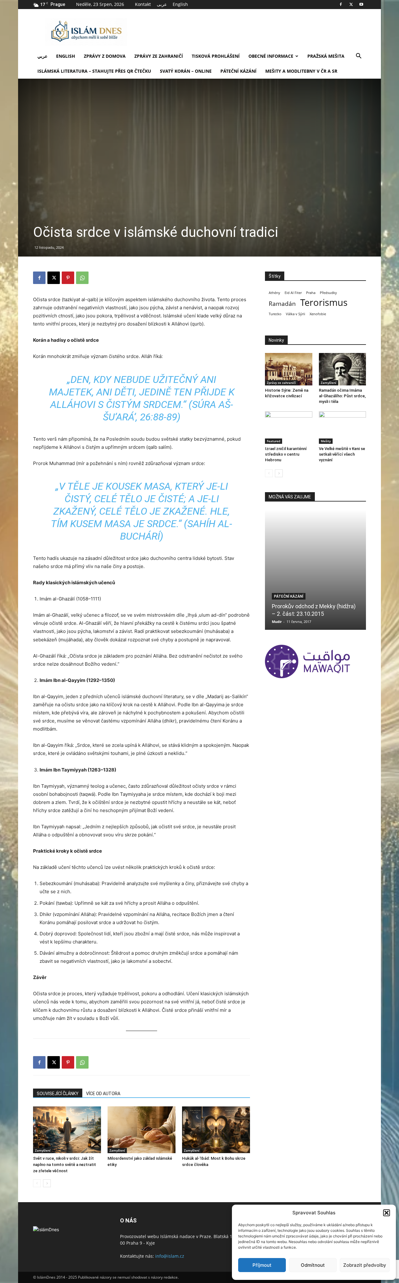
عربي (42, 56)
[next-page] (47, 1183)
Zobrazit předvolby (364, 1265)
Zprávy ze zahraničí (158, 56)
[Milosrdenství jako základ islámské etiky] (141, 1129)
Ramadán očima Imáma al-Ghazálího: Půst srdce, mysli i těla (342, 396)
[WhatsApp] (82, 278)
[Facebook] (340, 4)
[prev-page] (37, 1183)
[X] (351, 4)
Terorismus (324, 302)
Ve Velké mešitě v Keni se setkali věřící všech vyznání (342, 454)
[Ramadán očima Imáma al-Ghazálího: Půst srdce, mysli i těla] (342, 369)
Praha (310, 293)
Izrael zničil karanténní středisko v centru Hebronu (286, 454)
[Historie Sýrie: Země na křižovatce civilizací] (288, 369)
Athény (274, 293)
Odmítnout (313, 1265)
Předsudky (328, 293)
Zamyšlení (42, 1150)
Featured (273, 441)
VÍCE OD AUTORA (103, 1093)
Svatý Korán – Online (186, 71)
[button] (386, 1213)
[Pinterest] (68, 278)
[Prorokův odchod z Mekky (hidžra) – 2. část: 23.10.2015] (315, 570)
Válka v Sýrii (295, 314)
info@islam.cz (169, 1256)
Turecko (275, 314)
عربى (162, 4)
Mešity (326, 441)
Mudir (277, 621)
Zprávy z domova (105, 56)
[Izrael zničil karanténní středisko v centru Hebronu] (288, 427)
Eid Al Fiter (293, 293)
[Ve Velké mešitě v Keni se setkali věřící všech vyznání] (342, 427)
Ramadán (282, 304)
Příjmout (262, 1265)
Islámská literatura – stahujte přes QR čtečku (94, 71)
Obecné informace (270, 56)
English (180, 4)
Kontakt (143, 4)
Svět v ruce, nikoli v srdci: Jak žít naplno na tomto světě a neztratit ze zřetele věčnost (64, 1164)
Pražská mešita (325, 56)
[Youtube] (361, 4)
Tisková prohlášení (216, 56)
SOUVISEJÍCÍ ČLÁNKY (58, 1093)
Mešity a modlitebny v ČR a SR (301, 71)
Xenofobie (318, 314)
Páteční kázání (238, 71)
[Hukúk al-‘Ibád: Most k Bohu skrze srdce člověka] (216, 1129)
